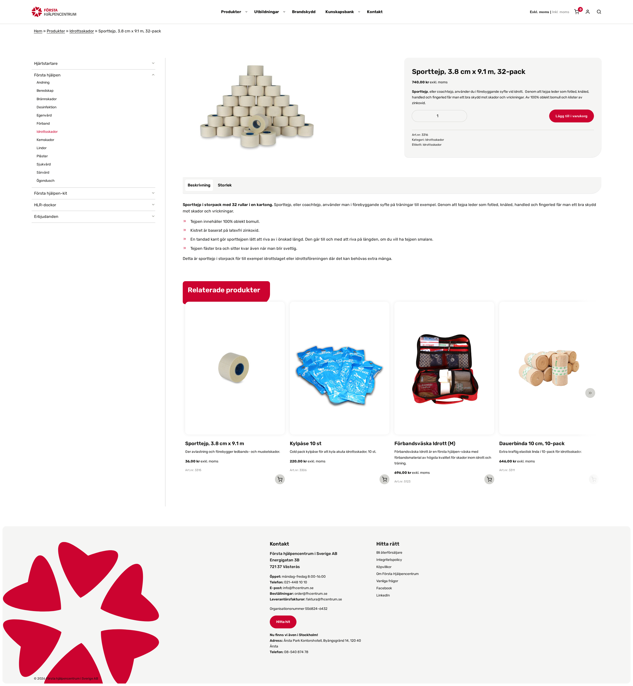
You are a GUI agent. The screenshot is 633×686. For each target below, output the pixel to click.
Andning (43, 82)
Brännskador (47, 99)
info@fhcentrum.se (298, 588)
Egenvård (44, 115)
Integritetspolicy (389, 560)
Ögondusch (46, 181)
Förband (43, 123)
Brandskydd (304, 11)
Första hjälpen (47, 75)
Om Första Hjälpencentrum (397, 574)
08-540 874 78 (296, 652)
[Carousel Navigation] (389, 393)
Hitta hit (283, 622)
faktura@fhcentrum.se (324, 599)
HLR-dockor (45, 205)
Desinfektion (46, 107)
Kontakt (375, 11)
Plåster (42, 156)
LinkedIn (383, 595)
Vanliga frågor (387, 581)
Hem (38, 31)
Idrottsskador (81, 31)
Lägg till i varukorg (572, 116)
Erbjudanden (46, 216)
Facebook (384, 588)
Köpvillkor (383, 567)
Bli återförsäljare (389, 552)
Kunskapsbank (339, 11)
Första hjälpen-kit (50, 193)
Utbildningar (266, 11)
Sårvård (43, 172)
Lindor (41, 148)
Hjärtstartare (46, 63)
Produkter (231, 11)
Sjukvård (44, 164)
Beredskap (45, 91)
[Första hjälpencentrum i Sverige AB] (54, 13)
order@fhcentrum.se (310, 594)
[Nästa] (590, 393)
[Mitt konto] (585, 12)
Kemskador (45, 140)
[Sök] (596, 12)
